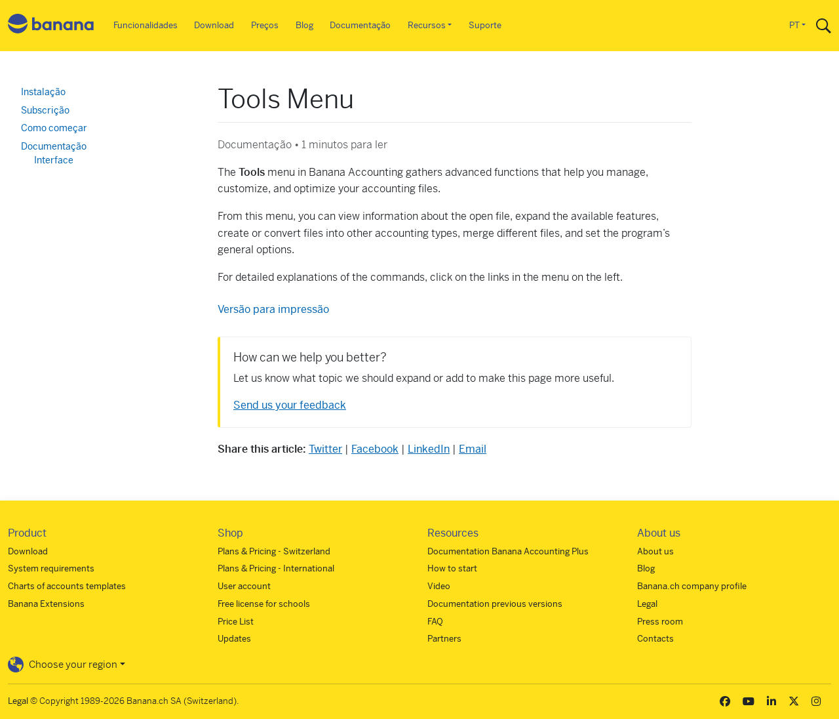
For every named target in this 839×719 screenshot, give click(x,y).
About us (655, 551)
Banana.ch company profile (692, 586)
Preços (265, 25)
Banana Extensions (46, 603)
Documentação (360, 25)
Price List (236, 621)
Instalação (43, 92)
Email (472, 449)
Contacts (655, 638)
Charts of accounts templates (67, 586)
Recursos (427, 25)
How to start (452, 568)
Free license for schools (264, 603)
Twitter (325, 449)
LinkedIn (429, 449)
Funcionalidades (145, 25)
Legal (647, 603)
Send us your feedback (289, 405)
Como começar (54, 128)
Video (438, 586)
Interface (53, 160)
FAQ (435, 621)
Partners (444, 638)
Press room (660, 621)
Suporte (485, 25)
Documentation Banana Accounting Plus (508, 551)
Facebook (375, 449)
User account (244, 586)
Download (214, 25)
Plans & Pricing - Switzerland (274, 551)
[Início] (51, 26)
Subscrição (45, 110)
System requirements (51, 568)
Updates (234, 638)
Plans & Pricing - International (276, 568)
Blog (304, 25)
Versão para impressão (273, 309)
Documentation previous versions (494, 603)
